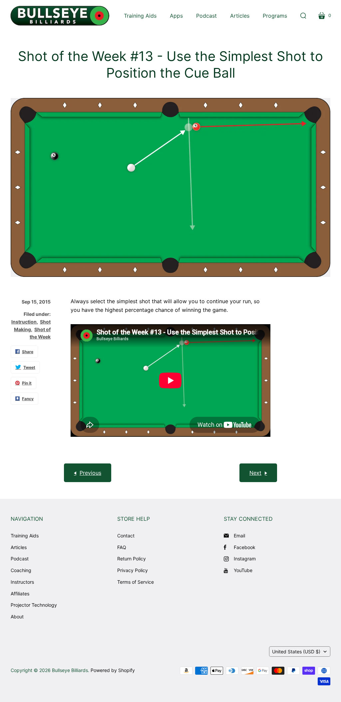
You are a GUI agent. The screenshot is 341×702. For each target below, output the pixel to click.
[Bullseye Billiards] (60, 15)
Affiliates (20, 593)
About (17, 616)
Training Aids (25, 535)
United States (296, 651)
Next (255, 472)
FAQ (121, 547)
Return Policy (131, 558)
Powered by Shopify (113, 670)
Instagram (245, 558)
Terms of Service (135, 582)
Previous (90, 472)
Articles (19, 547)
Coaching (21, 570)
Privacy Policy (132, 570)
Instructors (22, 582)
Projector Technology (34, 605)
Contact (126, 535)
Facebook (244, 547)
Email (239, 535)
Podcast (20, 558)
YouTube (243, 570)
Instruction (24, 322)
